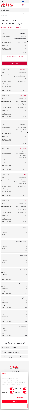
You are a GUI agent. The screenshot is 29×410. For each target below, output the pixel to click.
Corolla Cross (5, 10)
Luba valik (8, 406)
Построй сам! (14, 63)
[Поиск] (20, 1)
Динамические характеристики (14, 56)
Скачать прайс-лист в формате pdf (12, 27)
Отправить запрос (14, 60)
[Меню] (26, 5)
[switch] (25, 389)
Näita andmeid (21, 397)
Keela (21, 406)
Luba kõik (14, 401)
